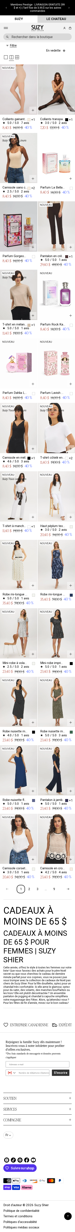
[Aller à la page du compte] (64, 28)
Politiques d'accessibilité (20, 1222)
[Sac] (69, 28)
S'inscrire (60, 1072)
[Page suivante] (68, 889)
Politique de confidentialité (21, 1211)
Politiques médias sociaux (21, 1227)
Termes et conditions (17, 1216)
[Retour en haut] (68, 1216)
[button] (6, 7)
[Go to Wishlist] (59, 28)
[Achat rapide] (32, 110)
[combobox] (37, 36)
